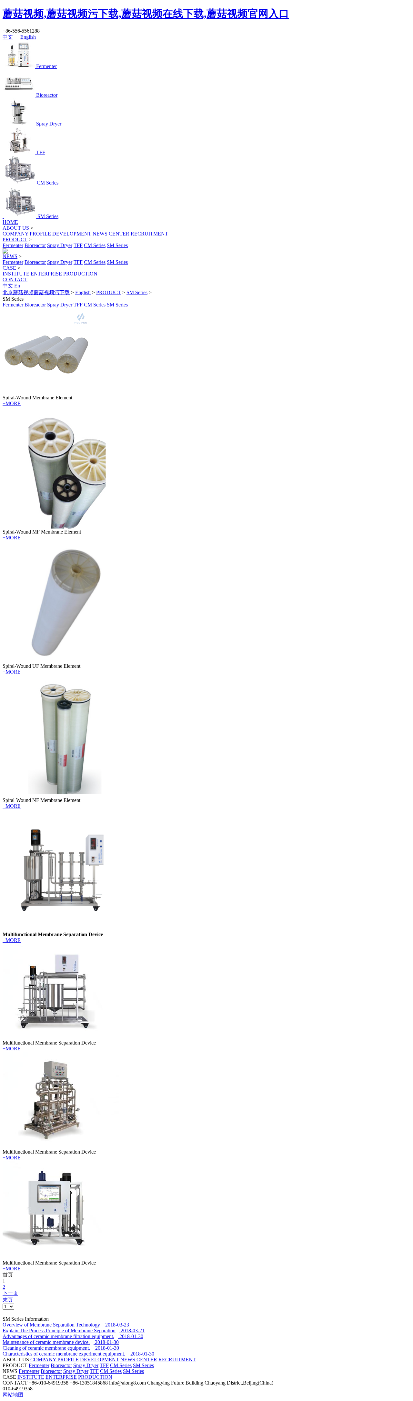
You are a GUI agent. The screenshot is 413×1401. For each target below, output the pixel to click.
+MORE (12, 403)
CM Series (95, 245)
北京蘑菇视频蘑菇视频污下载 (36, 292)
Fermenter (13, 245)
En (17, 285)
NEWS (10, 256)
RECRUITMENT (149, 233)
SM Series (117, 245)
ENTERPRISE (46, 273)
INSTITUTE (16, 273)
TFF (78, 245)
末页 (8, 1300)
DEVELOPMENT (71, 233)
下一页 (10, 1293)
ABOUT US (16, 228)
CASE (9, 268)
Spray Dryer (59, 245)
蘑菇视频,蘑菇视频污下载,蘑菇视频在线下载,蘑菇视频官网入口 (146, 13)
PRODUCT (15, 239)
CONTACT (15, 279)
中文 (8, 37)
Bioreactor (35, 245)
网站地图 (13, 1394)
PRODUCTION (80, 273)
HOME (10, 222)
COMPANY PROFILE (27, 233)
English (28, 37)
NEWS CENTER (111, 233)
